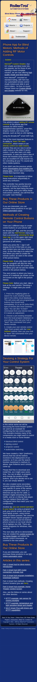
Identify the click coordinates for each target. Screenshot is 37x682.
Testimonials (20, 37)
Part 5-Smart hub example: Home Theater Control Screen (16, 588)
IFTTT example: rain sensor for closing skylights (18, 599)
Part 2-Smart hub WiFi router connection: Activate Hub (15, 571)
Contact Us (29, 620)
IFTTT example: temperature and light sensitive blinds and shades (19, 604)
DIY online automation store (17, 209)
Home (14, 20)
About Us (21, 620)
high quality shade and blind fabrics (18, 74)
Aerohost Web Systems (29, 628)
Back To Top (6, 617)
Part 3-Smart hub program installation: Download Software (18, 577)
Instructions (14, 620)
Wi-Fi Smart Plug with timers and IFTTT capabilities (19, 609)
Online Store (19, 617)
